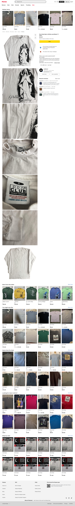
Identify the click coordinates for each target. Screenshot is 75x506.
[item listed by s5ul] (43, 316)
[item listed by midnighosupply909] (43, 444)
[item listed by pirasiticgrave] (67, 359)
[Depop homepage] (4, 1)
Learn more (45, 48)
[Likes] (55, 2)
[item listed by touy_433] (19, 316)
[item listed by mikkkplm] (55, 336)
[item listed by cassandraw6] (7, 316)
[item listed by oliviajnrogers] (55, 316)
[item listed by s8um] (19, 336)
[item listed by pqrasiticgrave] (55, 402)
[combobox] (30, 2)
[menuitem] (3, 5)
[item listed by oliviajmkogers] (43, 336)
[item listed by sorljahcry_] (7, 359)
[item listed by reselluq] (67, 336)
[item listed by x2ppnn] (31, 421)
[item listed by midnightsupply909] (19, 464)
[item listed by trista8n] (19, 402)
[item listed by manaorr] (19, 379)
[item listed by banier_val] (55, 359)
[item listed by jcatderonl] (43, 379)
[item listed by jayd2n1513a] (55, 379)
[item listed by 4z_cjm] (31, 316)
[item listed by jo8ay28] (31, 379)
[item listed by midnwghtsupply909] (31, 444)
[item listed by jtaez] (19, 421)
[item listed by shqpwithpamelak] (31, 336)
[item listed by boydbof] (43, 421)
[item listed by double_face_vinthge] (67, 421)
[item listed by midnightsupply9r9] (55, 444)
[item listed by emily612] (7, 402)
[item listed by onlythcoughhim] (7, 336)
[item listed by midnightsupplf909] (7, 464)
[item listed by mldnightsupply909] (67, 444)
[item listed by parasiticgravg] (67, 402)
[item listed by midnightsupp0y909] (67, 464)
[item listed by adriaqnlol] (67, 316)
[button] (52, 71)
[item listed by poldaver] (7, 293)
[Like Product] (12, 12)
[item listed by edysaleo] (7, 421)
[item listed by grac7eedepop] (7, 379)
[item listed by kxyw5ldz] (67, 379)
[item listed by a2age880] (31, 402)
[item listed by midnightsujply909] (19, 444)
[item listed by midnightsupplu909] (55, 464)
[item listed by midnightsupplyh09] (7, 444)
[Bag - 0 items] (57, 2)
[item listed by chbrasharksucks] (55, 421)
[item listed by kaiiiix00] (43, 359)
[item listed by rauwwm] (19, 359)
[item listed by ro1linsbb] (43, 402)
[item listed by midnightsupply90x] (43, 464)
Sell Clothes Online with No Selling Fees (42, 500)
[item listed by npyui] (31, 359)
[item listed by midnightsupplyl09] (31, 464)
